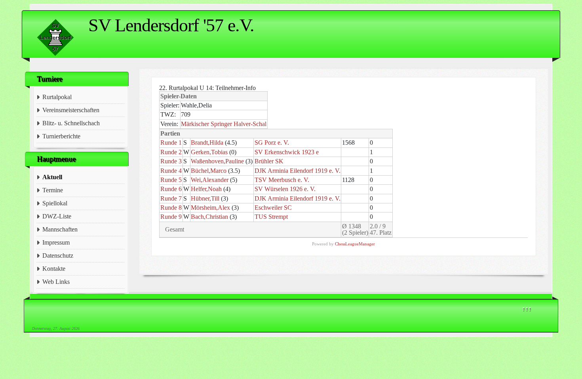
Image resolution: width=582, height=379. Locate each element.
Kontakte (53, 268)
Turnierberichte (61, 136)
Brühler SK (269, 161)
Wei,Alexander (209, 179)
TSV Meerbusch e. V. (282, 179)
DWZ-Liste (56, 216)
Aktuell (52, 177)
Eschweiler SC (273, 207)
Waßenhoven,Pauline (217, 161)
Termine (52, 190)
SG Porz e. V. (272, 142)
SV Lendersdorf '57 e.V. (171, 25)
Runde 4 (171, 170)
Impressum (56, 242)
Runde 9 (171, 216)
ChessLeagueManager (355, 243)
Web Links (56, 281)
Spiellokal (54, 203)
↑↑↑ (526, 308)
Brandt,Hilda (207, 142)
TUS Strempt (271, 216)
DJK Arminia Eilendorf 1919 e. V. (297, 170)
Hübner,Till (205, 198)
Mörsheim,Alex (210, 207)
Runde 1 (171, 142)
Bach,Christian (209, 216)
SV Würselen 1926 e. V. (285, 189)
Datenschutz (57, 255)
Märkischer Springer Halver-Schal (223, 124)
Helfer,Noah (206, 189)
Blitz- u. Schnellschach (71, 123)
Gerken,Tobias (209, 152)
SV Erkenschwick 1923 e (287, 152)
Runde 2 (171, 152)
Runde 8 (171, 207)
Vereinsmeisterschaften (70, 110)
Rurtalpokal (57, 97)
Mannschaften (60, 229)
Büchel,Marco (208, 170)
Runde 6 (171, 189)
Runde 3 (171, 161)
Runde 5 (171, 179)
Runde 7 (171, 198)
